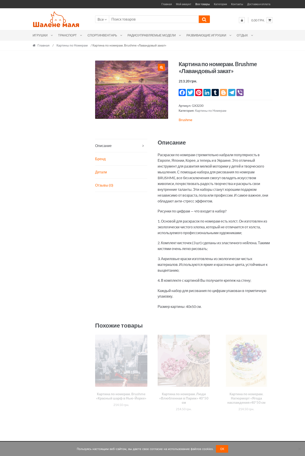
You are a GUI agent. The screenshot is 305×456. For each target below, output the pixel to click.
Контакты (237, 4)
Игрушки (40, 35)
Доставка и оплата (258, 4)
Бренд (100, 159)
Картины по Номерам (72, 45)
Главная (166, 4)
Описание (103, 145)
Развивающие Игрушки (206, 35)
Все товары (202, 4)
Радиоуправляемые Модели (151, 35)
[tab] (121, 145)
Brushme (185, 120)
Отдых (242, 35)
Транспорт (67, 35)
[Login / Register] (242, 20)
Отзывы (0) (104, 185)
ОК (222, 449)
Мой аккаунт (183, 4)
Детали (101, 172)
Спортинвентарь (102, 35)
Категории (220, 4)
